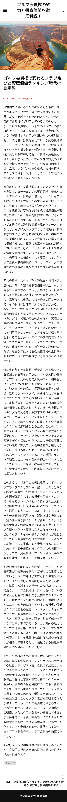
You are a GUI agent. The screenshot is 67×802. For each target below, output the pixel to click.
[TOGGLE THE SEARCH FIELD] (62, 10)
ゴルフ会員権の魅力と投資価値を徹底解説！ (33, 10)
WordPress (40, 796)
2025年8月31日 (25, 98)
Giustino (8, 98)
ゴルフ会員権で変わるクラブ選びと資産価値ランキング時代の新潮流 (32, 82)
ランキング (10, 763)
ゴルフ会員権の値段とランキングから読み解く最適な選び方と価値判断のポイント (34, 783)
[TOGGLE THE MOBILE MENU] (5, 10)
